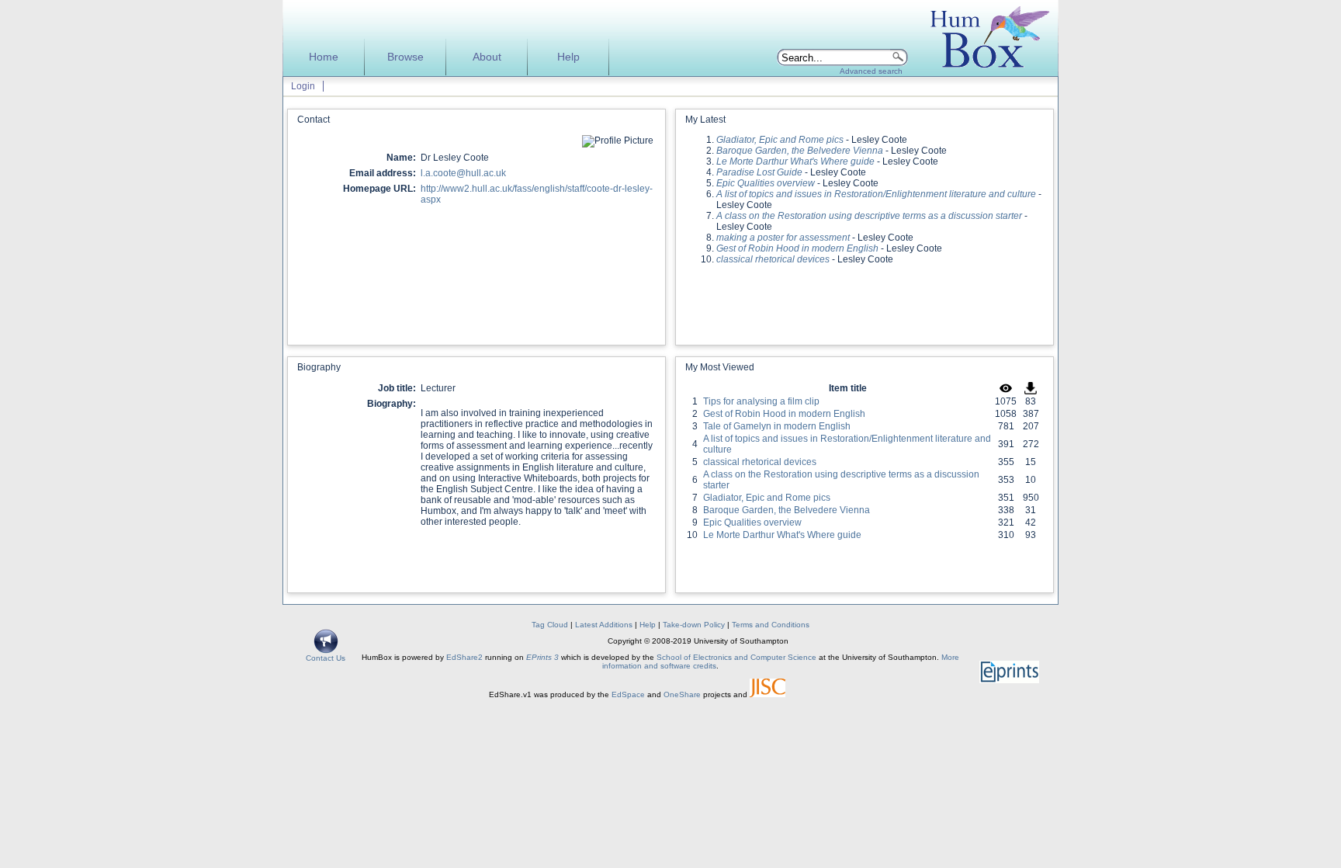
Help (568, 57)
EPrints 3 (542, 657)
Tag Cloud (550, 624)
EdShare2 (464, 657)
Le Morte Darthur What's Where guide (782, 534)
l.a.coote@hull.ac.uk (463, 173)
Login (303, 86)
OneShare (682, 694)
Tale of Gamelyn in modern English (777, 426)
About (487, 57)
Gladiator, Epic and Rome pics (766, 497)
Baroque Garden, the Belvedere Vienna (786, 510)
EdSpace (628, 694)
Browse (405, 57)
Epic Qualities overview (752, 522)
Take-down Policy (694, 624)
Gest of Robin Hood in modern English (784, 413)
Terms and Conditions (770, 624)
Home (323, 57)
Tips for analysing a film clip (761, 401)
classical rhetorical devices (759, 462)
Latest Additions (603, 624)
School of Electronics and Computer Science (736, 657)
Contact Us (325, 658)
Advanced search (871, 71)
